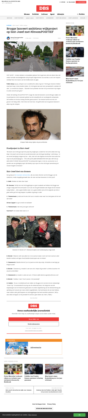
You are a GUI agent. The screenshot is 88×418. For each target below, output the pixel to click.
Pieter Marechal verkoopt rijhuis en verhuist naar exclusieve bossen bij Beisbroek (13, 379)
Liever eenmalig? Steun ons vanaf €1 (33, 330)
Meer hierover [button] (32, 415)
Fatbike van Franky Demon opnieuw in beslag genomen (33, 378)
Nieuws (27, 14)
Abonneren (82, 2)
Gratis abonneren (34, 324)
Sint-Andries (73, 18)
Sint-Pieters (19, 18)
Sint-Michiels (61, 18)
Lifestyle (60, 14)
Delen (59, 38)
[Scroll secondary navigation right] (86, 18)
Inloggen (71, 2)
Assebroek (50, 18)
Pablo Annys (23, 25)
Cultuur (44, 14)
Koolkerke (84, 18)
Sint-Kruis (40, 18)
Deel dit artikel (33, 298)
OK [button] (79, 415)
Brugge (9, 18)
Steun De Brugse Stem (44, 409)
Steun (63, 2)
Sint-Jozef (30, 18)
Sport (52, 14)
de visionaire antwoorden (22, 175)
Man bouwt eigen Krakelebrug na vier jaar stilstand (53, 378)
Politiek (35, 14)
